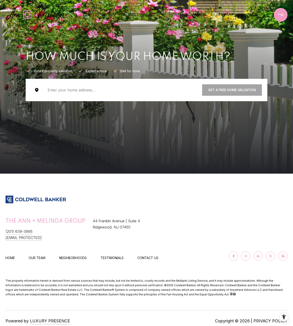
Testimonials (112, 258)
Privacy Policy (270, 320)
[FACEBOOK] (233, 256)
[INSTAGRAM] (245, 256)
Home (10, 258)
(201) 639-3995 (19, 231)
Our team (37, 258)
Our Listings (97, 14)
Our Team (222, 14)
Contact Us (147, 258)
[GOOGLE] (283, 256)
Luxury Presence (50, 320)
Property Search (140, 14)
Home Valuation (187, 14)
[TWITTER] (270, 256)
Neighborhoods (73, 258)
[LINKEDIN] (258, 256)
